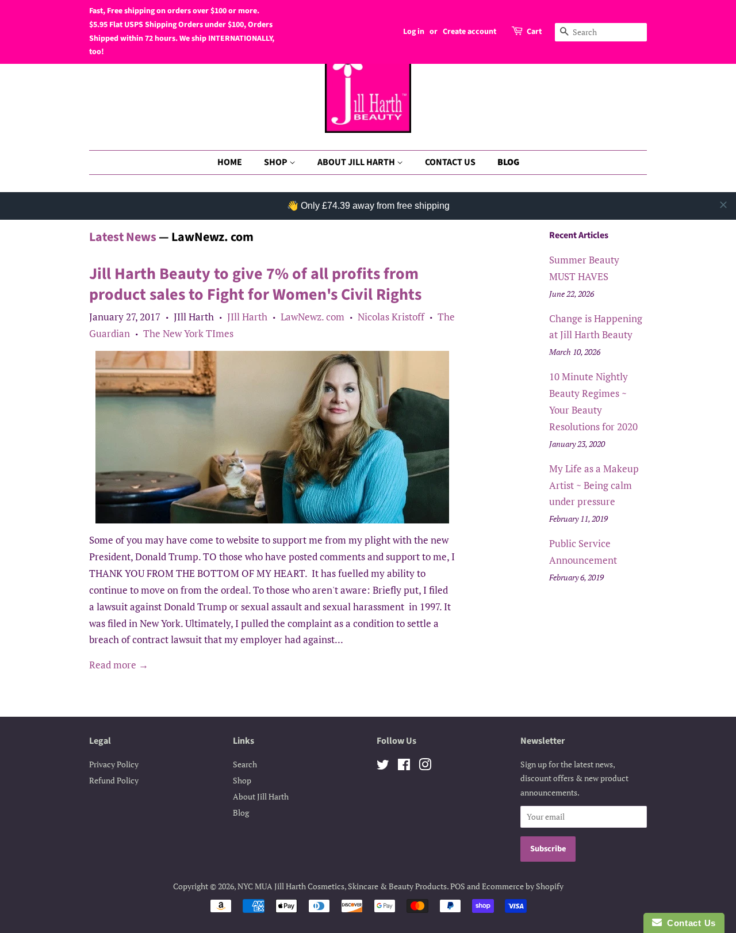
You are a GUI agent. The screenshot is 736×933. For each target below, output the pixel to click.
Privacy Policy (114, 764)
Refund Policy (114, 780)
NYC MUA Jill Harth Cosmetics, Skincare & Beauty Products (342, 886)
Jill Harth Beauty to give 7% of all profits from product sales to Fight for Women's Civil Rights (255, 284)
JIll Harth (247, 316)
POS (457, 886)
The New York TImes (188, 333)
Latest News (122, 237)
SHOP (276, 162)
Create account (469, 31)
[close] (723, 204)
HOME (229, 162)
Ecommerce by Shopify (523, 886)
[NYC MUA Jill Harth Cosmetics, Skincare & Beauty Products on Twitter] (383, 766)
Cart (534, 31)
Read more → (118, 664)
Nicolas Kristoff (391, 316)
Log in (413, 31)
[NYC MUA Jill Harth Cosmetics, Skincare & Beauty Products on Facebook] (404, 766)
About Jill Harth (261, 796)
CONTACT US (450, 162)
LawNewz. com (312, 316)
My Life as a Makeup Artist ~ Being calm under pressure (594, 485)
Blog (241, 812)
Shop (242, 780)
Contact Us (689, 923)
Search (245, 764)
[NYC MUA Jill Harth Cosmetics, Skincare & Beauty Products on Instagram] (425, 766)
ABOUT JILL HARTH (357, 162)
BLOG (508, 162)
